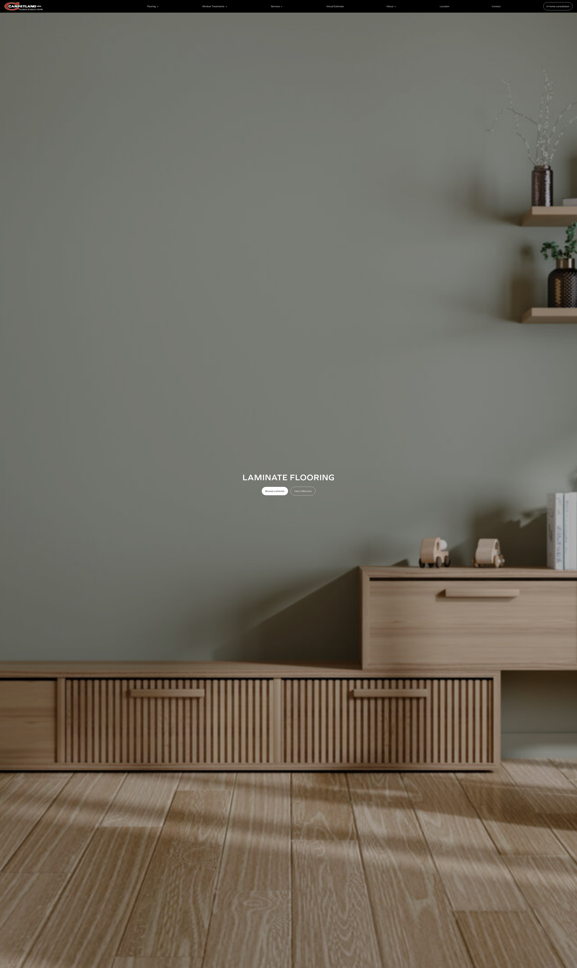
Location (444, 6)
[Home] (24, 6)
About (389, 6)
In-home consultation (557, 6)
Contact (496, 6)
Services (275, 6)
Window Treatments (213, 6)
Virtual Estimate (335, 6)
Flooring (151, 6)
